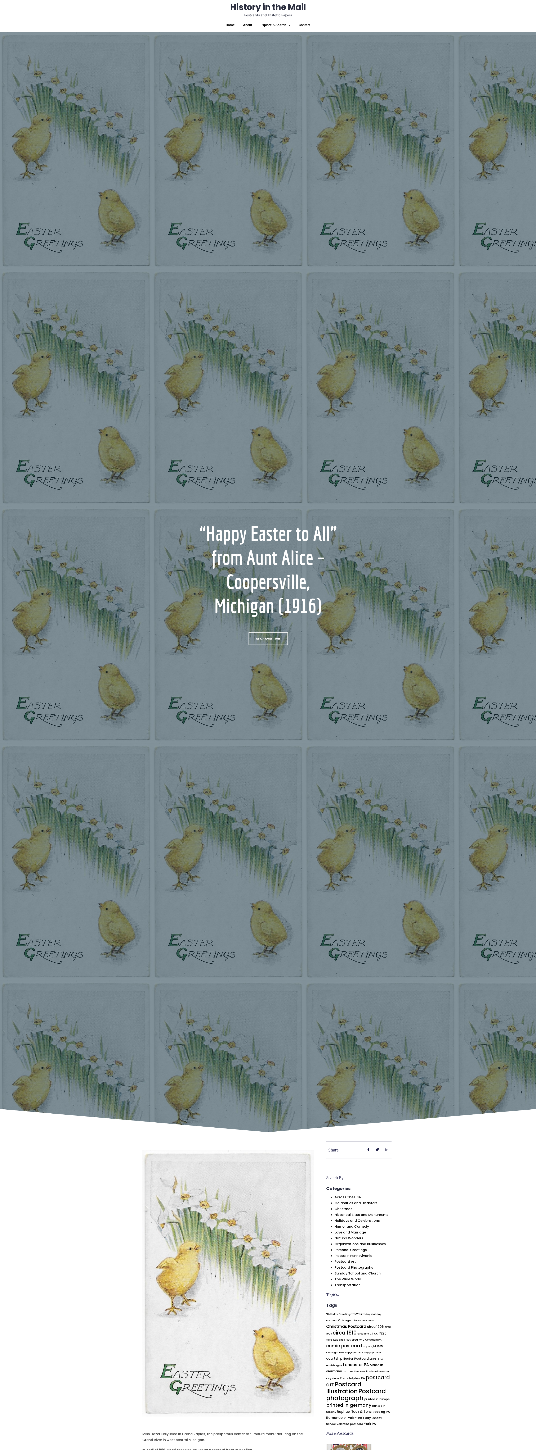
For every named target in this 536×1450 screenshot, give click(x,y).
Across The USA (348, 1197)
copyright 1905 (373, 1346)
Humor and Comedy (352, 1226)
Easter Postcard (356, 1358)
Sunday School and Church (358, 1273)
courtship (334, 1358)
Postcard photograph (356, 1394)
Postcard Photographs (354, 1267)
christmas (368, 1320)
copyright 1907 (354, 1352)
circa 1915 (363, 1333)
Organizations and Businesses (360, 1244)
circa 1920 (378, 1333)
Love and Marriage (350, 1232)
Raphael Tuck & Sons (354, 1411)
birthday (364, 1314)
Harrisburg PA (334, 1365)
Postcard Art (345, 1261)
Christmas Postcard (346, 1326)
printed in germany (348, 1405)
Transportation (348, 1285)
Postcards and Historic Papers (268, 15)
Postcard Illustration (343, 1387)
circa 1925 (332, 1339)
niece (335, 1378)
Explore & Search (273, 25)
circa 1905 (375, 1326)
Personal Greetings (351, 1249)
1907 (356, 1314)
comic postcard (344, 1346)
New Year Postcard (366, 1371)
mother (348, 1371)
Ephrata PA (376, 1358)
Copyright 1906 (335, 1352)
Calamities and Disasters (356, 1203)
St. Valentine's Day (357, 1418)
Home (230, 25)
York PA (370, 1424)
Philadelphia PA (352, 1378)
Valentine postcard (349, 1424)
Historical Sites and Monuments (362, 1214)
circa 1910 (345, 1332)
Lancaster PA (356, 1365)
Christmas (343, 1208)
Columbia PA (373, 1339)
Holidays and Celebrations (357, 1220)
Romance (334, 1417)
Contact (304, 25)
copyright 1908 (372, 1352)
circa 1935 (345, 1339)
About (247, 25)
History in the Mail (268, 7)
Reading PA (381, 1412)
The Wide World (348, 1279)
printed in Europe (377, 1399)
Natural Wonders (349, 1238)
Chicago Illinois (349, 1320)
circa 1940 (358, 1339)
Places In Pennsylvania (353, 1255)
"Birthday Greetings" (339, 1314)
